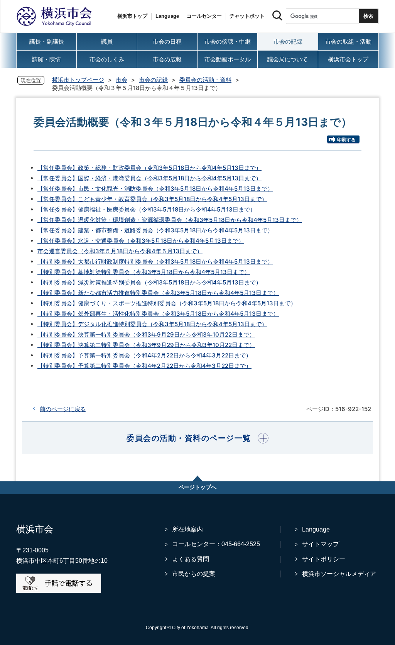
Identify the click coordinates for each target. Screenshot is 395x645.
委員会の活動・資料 (205, 79)
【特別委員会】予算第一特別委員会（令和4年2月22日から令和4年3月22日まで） (144, 355)
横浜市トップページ (78, 79)
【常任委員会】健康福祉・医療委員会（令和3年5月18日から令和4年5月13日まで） (146, 209)
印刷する (346, 139)
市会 (121, 79)
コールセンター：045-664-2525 (216, 544)
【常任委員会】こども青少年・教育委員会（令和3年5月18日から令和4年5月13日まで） (152, 199)
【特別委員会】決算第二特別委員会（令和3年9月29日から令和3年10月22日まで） (146, 345)
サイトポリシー (323, 559)
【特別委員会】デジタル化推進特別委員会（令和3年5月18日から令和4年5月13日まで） (152, 324)
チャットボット (247, 16)
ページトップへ (197, 487)
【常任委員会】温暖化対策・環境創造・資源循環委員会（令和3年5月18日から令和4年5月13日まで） (169, 219)
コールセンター (204, 16)
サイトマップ (320, 544)
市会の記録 (153, 79)
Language (316, 529)
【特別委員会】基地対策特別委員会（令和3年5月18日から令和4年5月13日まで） (143, 272)
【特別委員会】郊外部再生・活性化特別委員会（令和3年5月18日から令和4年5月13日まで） (158, 313)
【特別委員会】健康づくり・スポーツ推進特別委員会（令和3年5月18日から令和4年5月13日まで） (166, 303)
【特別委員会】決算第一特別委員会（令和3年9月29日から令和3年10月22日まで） (146, 334)
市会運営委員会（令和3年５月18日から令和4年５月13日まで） (120, 251)
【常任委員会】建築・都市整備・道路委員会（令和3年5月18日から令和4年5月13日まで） (155, 230)
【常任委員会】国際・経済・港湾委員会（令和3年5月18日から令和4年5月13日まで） (149, 178)
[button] (197, 438)
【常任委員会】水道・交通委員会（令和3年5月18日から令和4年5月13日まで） (140, 240)
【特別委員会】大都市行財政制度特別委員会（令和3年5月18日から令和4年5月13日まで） (155, 261)
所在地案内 (187, 529)
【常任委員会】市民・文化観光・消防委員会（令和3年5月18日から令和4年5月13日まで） (155, 188)
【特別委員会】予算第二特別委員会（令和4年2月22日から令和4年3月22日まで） (144, 365)
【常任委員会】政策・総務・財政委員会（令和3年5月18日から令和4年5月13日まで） (149, 167)
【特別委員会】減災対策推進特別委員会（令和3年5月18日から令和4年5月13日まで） (149, 282)
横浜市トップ (132, 16)
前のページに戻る (63, 409)
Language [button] (167, 16)
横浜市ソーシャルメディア (339, 574)
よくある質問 (190, 559)
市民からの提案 (193, 574)
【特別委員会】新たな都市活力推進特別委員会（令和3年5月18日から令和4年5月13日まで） (158, 292)
